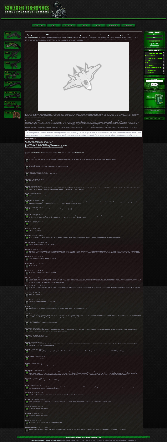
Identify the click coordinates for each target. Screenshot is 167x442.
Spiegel (69, 37)
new (41, 152)
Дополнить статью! (79, 152)
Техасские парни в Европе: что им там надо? (38, 142)
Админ (59, 152)
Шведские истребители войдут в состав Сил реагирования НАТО (44, 146)
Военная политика (35, 152)
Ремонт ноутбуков (33, 37)
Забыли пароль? (154, 45)
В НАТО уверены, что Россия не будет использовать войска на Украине (46, 145)
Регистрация (154, 43)
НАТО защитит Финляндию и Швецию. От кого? (39, 144)
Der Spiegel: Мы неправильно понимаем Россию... (39, 141)
